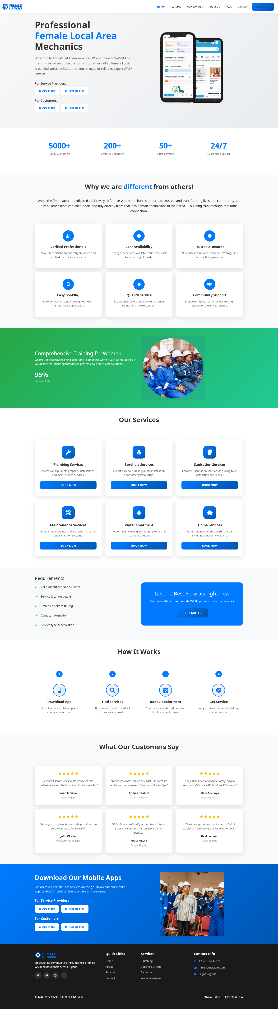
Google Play (76, 90)
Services (111, 972)
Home (161, 6)
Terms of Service (233, 996)
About (109, 966)
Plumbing (147, 961)
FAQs (229, 6)
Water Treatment (151, 978)
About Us (214, 6)
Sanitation (147, 972)
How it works (195, 6)
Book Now (68, 485)
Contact (242, 6)
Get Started (192, 613)
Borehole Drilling (151, 966)
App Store (48, 90)
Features (175, 6)
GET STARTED (263, 7)
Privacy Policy (212, 996)
